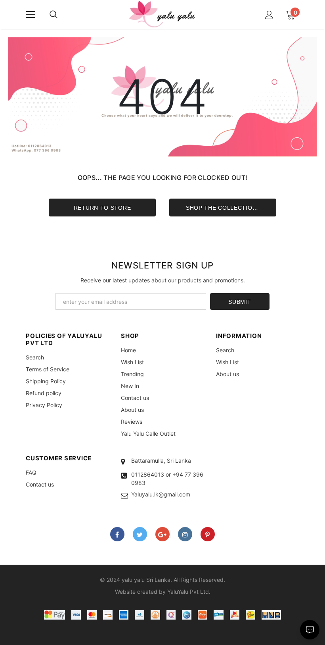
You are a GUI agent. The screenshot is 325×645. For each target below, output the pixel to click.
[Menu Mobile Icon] (30, 14)
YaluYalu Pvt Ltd (188, 591)
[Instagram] (185, 534)
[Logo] (162, 14)
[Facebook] (117, 534)
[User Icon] (269, 15)
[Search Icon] (53, 15)
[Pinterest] (208, 534)
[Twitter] (140, 534)
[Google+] (162, 534)
